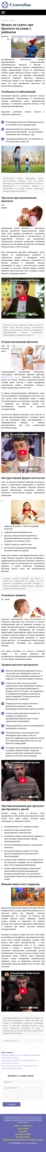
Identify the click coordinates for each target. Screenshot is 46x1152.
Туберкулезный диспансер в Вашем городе (23, 1140)
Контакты (23, 1131)
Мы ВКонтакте (23, 1137)
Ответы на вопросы (23, 1126)
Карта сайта (23, 1128)
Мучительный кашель (11, 377)
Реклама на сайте (23, 1134)
